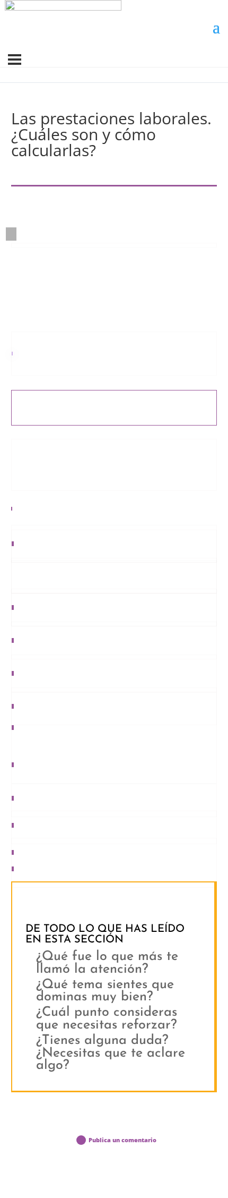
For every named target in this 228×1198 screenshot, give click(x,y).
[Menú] (14, 59)
